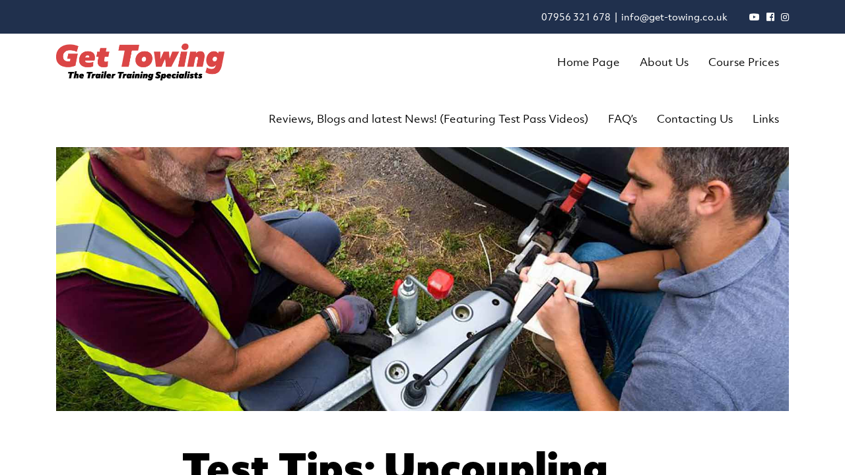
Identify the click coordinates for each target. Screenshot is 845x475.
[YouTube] (754, 16)
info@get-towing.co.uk (674, 16)
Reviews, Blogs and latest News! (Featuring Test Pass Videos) (428, 118)
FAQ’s (622, 118)
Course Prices (743, 62)
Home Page (588, 62)
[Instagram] (785, 16)
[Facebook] (770, 16)
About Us (664, 62)
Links (766, 118)
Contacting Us (695, 118)
